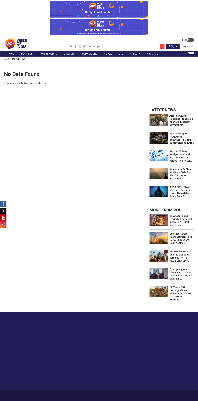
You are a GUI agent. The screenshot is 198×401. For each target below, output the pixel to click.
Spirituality (134, 384)
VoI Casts (153, 353)
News (45, 343)
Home (6, 59)
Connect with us (178, 326)
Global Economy (33, 350)
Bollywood (78, 343)
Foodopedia (108, 340)
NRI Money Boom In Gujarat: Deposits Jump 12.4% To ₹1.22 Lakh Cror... (180, 256)
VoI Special (12, 360)
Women (133, 346)
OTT (76, 350)
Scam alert (169, 350)
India (28, 343)
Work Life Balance (138, 367)
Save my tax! (32, 357)
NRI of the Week (63, 350)
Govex (86, 340)
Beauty (133, 380)
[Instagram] (80, 46)
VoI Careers (169, 363)
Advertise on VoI (171, 343)
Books (77, 353)
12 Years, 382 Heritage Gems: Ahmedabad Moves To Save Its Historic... (180, 293)
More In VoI (167, 340)
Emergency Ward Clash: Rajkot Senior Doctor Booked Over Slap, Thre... (181, 274)
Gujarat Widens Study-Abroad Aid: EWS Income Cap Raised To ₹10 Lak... (181, 156)
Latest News (12, 346)
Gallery (149, 340)
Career (15, 394)
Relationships (136, 353)
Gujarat (10, 353)
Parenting (134, 357)
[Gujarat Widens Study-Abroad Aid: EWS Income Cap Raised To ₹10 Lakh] (159, 155)
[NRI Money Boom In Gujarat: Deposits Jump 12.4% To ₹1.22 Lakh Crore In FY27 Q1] (159, 255)
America (60, 343)
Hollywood (78, 346)
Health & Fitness (137, 370)
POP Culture (77, 340)
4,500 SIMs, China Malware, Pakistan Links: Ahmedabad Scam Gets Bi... (179, 192)
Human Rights (47, 340)
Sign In (174, 46)
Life (129, 340)
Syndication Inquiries (173, 360)
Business (27, 340)
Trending (10, 343)
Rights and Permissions (175, 367)
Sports (133, 377)
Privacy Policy (63, 394)
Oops (166, 357)
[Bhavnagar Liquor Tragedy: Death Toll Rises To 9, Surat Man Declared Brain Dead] (159, 220)
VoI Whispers (92, 346)
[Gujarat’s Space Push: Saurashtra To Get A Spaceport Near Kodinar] (159, 238)
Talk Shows (154, 346)
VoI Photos (154, 360)
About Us (25, 394)
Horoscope (135, 343)
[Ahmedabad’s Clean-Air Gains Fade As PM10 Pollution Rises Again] (159, 173)
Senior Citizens (137, 360)
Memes (152, 357)
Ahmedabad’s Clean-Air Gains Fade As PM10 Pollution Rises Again (181, 174)
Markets (29, 353)
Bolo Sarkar (91, 350)
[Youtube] (84, 46)
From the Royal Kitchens (116, 346)
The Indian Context (15, 350)
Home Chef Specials (114, 343)
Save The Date (155, 343)
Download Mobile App (178, 395)
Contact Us (37, 394)
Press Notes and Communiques (178, 346)
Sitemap (75, 394)
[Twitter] (71, 46)
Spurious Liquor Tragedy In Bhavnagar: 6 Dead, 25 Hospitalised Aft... (181, 138)
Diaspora (58, 340)
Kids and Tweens (138, 373)
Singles (133, 363)
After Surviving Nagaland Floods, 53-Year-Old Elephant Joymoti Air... (181, 120)
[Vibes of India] (15, 43)
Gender (133, 350)
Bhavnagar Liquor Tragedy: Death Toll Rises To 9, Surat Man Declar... (180, 220)
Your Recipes (111, 350)
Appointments (92, 353)
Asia (58, 346)
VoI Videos (154, 350)
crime (9, 357)
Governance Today (94, 343)
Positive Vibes (13, 363)
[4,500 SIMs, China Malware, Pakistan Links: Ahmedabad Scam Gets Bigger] (159, 191)
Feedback (50, 394)
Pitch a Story (170, 353)
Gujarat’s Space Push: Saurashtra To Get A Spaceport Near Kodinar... (180, 238)
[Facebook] (75, 46)
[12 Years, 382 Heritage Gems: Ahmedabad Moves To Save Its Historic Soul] (159, 291)
